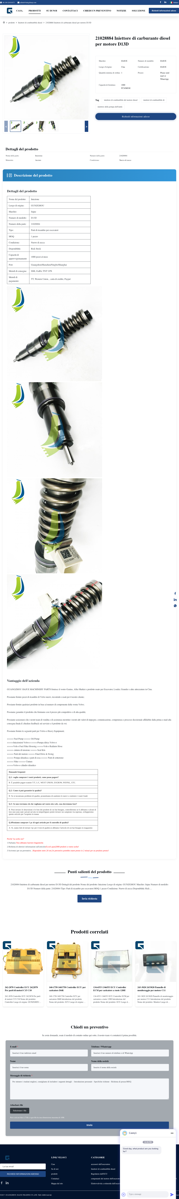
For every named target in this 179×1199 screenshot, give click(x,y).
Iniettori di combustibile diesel (30, 22)
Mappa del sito (57, 1183)
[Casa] (4, 22)
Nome (13, 1061)
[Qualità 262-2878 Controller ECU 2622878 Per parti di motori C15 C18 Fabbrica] (23, 961)
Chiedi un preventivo (97, 10)
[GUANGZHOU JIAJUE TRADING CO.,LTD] (10, 11)
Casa (53, 1164)
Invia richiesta (89, 898)
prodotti (11, 22)
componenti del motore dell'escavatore (106, 1178)
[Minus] (172, 1133)
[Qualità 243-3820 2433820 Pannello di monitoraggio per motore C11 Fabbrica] (155, 961)
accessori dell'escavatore (100, 1164)
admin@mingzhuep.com (28, 2)
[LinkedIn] (175, 599)
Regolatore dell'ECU (99, 1173)
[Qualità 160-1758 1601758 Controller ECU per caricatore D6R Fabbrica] (67, 961)
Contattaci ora (23, 1002)
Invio (89, 1125)
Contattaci (70, 10)
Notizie (121, 10)
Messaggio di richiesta (21, 1075)
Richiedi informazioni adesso (164, 10)
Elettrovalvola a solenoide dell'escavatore (107, 1183)
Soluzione (138, 10)
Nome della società (100, 1061)
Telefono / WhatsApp (101, 1046)
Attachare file (16, 1105)
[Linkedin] (165, 2)
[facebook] (1, 1182)
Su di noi (51, 10)
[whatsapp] (175, 606)
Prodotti (35, 10)
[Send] (172, 1194)
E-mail (14, 1046)
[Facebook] (160, 2)
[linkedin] (7, 1182)
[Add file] (124, 1194)
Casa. (19, 10)
